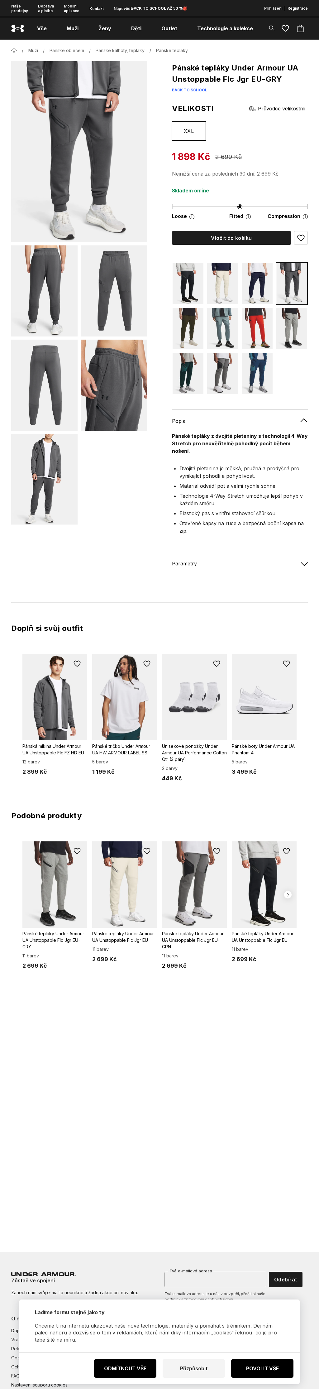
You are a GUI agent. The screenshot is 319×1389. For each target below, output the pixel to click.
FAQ (15, 1375)
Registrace (298, 8)
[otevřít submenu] (52, 28)
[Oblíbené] (285, 28)
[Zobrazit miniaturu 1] (44, 290)
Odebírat (285, 1279)
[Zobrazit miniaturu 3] (44, 385)
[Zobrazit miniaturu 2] (114, 290)
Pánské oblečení (67, 50)
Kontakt (96, 8)
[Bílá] (223, 283)
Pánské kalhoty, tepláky (120, 50)
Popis (178, 421)
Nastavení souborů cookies (39, 1384)
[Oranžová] (257, 328)
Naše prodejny (19, 8)
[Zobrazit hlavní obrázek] (79, 151)
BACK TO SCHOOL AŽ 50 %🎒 (159, 8)
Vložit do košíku (231, 238)
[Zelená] (188, 328)
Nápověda (123, 8)
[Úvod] (14, 50)
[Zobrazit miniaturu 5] (44, 479)
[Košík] (300, 28)
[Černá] (188, 283)
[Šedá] (292, 283)
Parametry (184, 563)
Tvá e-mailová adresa (190, 1270)
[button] (301, 238)
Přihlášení (273, 8)
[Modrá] (257, 283)
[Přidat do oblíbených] (77, 664)
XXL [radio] (189, 131)
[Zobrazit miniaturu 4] (114, 385)
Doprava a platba (46, 8)
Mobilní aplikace (71, 8)
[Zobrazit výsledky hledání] (271, 28)
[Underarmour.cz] (17, 28)
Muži (33, 50)
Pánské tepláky (172, 50)
